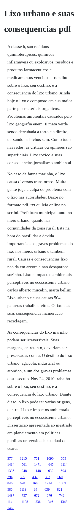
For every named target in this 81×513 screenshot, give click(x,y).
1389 (62, 483)
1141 (10, 502)
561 (24, 464)
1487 (10, 495)
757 (24, 495)
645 (51, 464)
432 (35, 477)
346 (50, 502)
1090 (50, 458)
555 (63, 458)
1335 (10, 471)
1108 (24, 502)
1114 (64, 464)
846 (10, 483)
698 (22, 483)
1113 (23, 489)
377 (10, 458)
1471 (37, 464)
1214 (48, 483)
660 (60, 477)
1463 (10, 508)
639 (50, 471)
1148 (37, 471)
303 (47, 477)
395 (22, 477)
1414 (10, 464)
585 (10, 489)
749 (61, 495)
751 (36, 458)
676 (49, 495)
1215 (23, 458)
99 (35, 489)
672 (36, 495)
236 (38, 502)
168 (35, 483)
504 (63, 471)
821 (59, 489)
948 (24, 471)
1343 (63, 502)
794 (10, 477)
